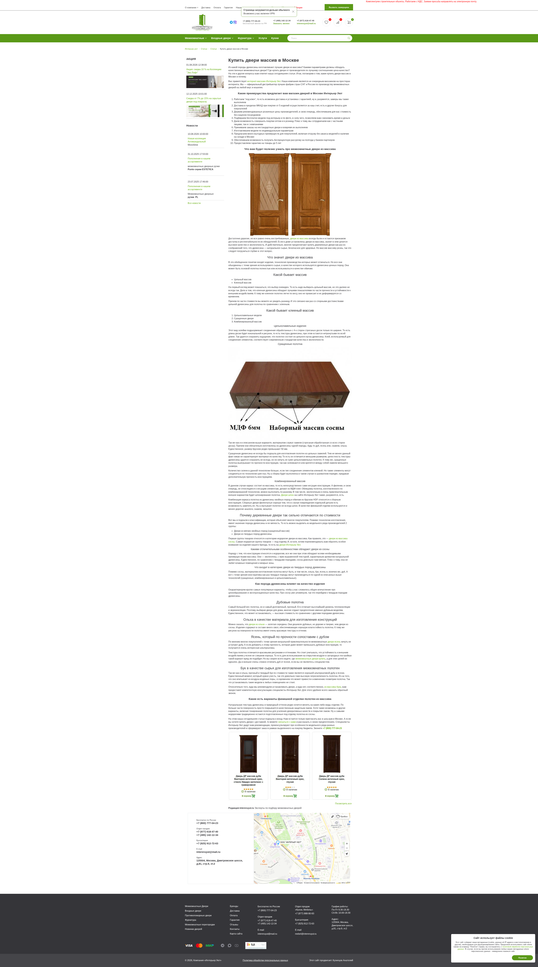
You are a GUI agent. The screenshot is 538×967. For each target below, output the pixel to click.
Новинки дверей (193, 929)
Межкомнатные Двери (196, 906)
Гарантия (228, 7)
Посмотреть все (343, 803)
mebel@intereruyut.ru (305, 934)
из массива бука (332, 687)
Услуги (262, 38)
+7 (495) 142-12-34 (282, 20)
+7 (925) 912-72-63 (207, 843)
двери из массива (299, 238)
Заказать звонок (281, 23)
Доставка (205, 7)
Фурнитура (244, 38)
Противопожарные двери (198, 915)
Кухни (275, 38)
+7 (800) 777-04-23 (251, 21)
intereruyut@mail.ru (306, 23)
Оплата (217, 7)
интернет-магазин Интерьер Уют (263, 81)
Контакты (235, 929)
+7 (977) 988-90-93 (304, 913)
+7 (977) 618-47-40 (305, 20)
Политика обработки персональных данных (265, 960)
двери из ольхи (257, 624)
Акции (299, 7)
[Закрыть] (293, 12)
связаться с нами (286, 722)
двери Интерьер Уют (289, 545)
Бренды (234, 906)
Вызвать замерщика (339, 7)
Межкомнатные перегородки (200, 924)
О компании (190, 7)
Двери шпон (287, 495)
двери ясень (334, 642)
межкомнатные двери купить (310, 658)
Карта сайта (236, 933)
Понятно (522, 958)
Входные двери (221, 38)
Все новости (194, 203)
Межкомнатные (194, 38)
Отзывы (234, 924)
